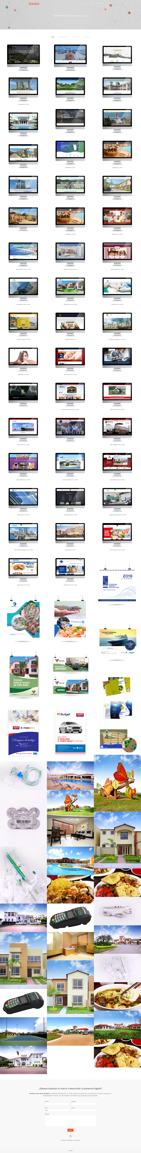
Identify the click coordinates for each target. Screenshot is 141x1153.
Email (46, 1107)
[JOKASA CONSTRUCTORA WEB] (70, 187)
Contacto (109, 3)
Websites (87, 37)
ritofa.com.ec (23, 171)
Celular (73, 1107)
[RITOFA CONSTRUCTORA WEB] (23, 156)
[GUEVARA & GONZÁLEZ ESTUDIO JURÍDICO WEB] (117, 359)
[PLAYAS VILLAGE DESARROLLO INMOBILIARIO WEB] (117, 121)
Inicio (86, 3)
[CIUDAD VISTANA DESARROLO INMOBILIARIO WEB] (117, 57)
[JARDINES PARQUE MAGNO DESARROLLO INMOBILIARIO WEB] (23, 124)
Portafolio (100, 3)
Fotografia (76, 37)
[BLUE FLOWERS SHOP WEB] (70, 324)
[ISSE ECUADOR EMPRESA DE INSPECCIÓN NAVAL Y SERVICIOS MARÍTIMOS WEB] (70, 57)
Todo (52, 37)
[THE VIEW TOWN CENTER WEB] (117, 89)
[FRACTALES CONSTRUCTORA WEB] (70, 121)
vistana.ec (70, 104)
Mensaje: (47, 1114)
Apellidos (73, 1101)
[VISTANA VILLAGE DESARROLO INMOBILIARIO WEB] (70, 89)
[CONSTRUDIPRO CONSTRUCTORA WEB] (23, 187)
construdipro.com (23, 202)
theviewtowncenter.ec (117, 104)
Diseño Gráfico (64, 37)
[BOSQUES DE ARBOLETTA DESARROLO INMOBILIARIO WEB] (23, 57)
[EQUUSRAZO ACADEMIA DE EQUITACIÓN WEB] (70, 429)
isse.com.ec (70, 72)
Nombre (47, 1101)
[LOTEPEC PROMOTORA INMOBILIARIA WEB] (23, 394)
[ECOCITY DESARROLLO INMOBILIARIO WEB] (117, 187)
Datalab (92, 3)
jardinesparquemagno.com (23, 139)
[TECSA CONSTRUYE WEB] (23, 219)
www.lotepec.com (23, 409)
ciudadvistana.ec (117, 72)
